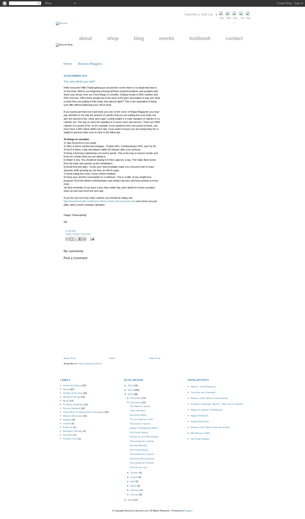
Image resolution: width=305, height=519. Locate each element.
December (136, 398)
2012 (131, 385)
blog (139, 38)
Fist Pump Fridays (72, 385)
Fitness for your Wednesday (144, 436)
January (134, 494)
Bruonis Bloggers (90, 63)
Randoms (68, 435)
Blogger (188, 510)
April (133, 481)
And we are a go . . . (140, 467)
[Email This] (67, 239)
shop (113, 38)
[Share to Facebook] (80, 239)
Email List (68, 427)
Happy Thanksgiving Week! (144, 428)
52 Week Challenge (73, 404)
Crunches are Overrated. (203, 392)
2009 (131, 500)
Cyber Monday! (137, 410)
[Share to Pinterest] (84, 239)
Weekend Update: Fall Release (207, 410)
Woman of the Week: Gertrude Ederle (210, 427)
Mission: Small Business (203, 386)
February (135, 490)
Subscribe (191, 14)
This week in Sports (140, 423)
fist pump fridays (138, 415)
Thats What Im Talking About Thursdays (83, 412)
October (134, 472)
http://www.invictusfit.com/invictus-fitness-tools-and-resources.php (100, 201)
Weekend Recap (71, 397)
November (136, 402)
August (134, 477)
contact (234, 38)
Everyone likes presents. (142, 458)
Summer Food (70, 438)
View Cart (207, 14)
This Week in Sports (140, 406)
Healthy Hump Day (82, 234)
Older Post (154, 358)
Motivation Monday (72, 431)
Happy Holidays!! (199, 415)
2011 (131, 390)
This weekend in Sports (142, 441)
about (85, 38)
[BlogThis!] (71, 239)
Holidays (67, 419)
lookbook (200, 38)
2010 (131, 394)
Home (67, 63)
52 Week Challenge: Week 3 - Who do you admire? (217, 404)
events (166, 38)
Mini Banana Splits (200, 433)
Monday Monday (138, 445)
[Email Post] (91, 239)
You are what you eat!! (79, 81)
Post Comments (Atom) (90, 363)
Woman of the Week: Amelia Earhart (209, 398)
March (133, 486)
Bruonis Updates (71, 408)
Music (66, 400)
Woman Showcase (72, 416)
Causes (67, 423)
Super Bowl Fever (200, 421)
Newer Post (69, 358)
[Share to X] (76, 239)
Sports (66, 389)
